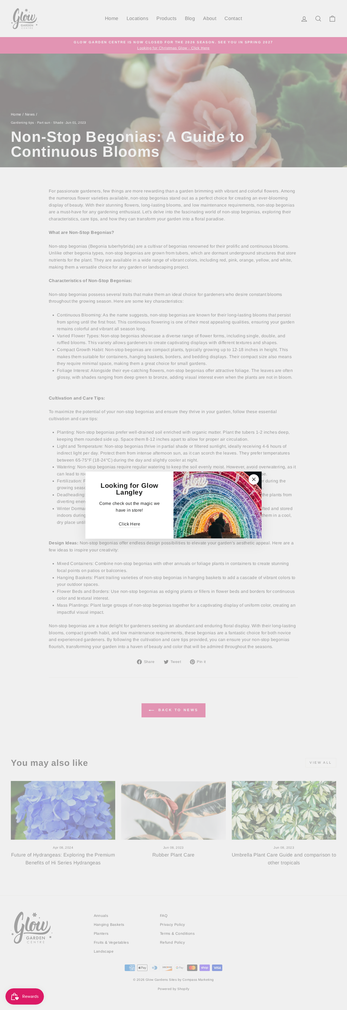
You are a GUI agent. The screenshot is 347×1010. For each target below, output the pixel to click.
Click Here (129, 524)
